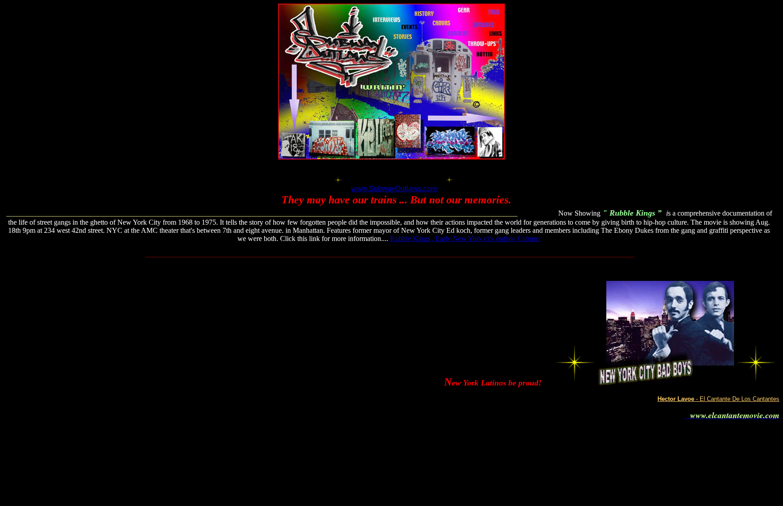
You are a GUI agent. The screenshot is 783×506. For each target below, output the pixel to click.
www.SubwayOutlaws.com (394, 189)
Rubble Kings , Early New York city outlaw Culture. (465, 238)
